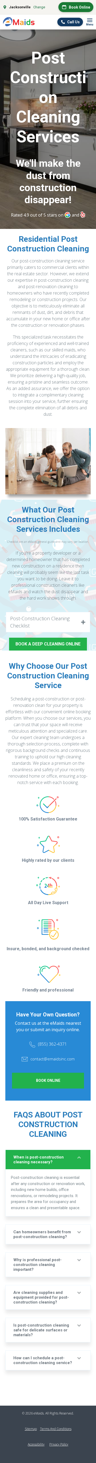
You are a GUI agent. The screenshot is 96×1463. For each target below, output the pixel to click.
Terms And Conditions (55, 1429)
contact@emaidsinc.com (52, 1058)
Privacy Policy (58, 1444)
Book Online (48, 1080)
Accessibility (36, 1444)
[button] (48, 622)
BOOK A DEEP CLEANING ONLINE (48, 644)
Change (39, 7)
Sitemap (31, 1429)
